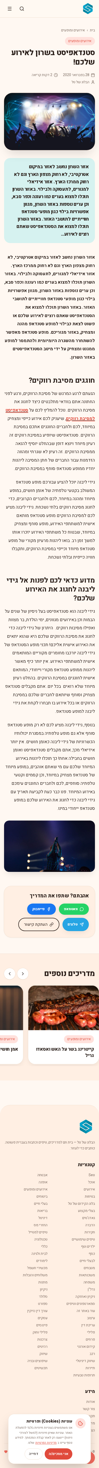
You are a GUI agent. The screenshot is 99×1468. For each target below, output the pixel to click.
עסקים (42, 1318)
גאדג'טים (88, 1218)
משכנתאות (87, 1275)
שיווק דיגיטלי (85, 1361)
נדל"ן (91, 1289)
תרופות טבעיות (84, 1375)
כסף (92, 1253)
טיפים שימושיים (83, 1239)
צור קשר (88, 1409)
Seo (92, 1175)
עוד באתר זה (86, 1311)
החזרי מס (40, 1225)
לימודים (41, 1261)
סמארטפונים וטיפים (81, 1303)
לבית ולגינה (39, 1253)
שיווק (43, 1353)
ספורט (42, 1303)
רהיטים (42, 1346)
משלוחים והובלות (35, 1275)
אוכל (91, 1182)
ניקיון (43, 1289)
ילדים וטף (88, 1246)
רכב (92, 1353)
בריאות (42, 1210)
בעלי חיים (40, 1203)
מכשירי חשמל (37, 1268)
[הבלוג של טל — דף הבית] (88, 8)
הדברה (90, 1225)
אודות (90, 1401)
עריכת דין (88, 1325)
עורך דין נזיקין (37, 1311)
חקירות (90, 1232)
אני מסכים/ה (58, 1454)
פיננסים (41, 1325)
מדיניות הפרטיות (46, 1442)
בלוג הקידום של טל (81, 1203)
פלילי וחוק (39, 1332)
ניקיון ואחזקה (85, 1296)
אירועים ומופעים (73, 30)
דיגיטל (42, 1218)
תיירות (90, 1368)
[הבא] (9, 973)
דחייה (33, 1454)
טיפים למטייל (37, 1232)
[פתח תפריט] (9, 8)
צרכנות (42, 1339)
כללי (44, 1246)
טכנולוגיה (40, 1239)
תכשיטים (41, 1368)
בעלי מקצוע (86, 1210)
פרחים (90, 1339)
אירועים (89, 1189)
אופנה (43, 1182)
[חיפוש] (21, 8)
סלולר (43, 1296)
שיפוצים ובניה (37, 1361)
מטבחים (89, 1268)
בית (92, 30)
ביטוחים (42, 1196)
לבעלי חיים (87, 1261)
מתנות (42, 1282)
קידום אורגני (86, 1346)
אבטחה (42, 1175)
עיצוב (91, 1318)
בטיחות (90, 1196)
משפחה (89, 1282)
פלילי (91, 1332)
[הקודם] (22, 973)
